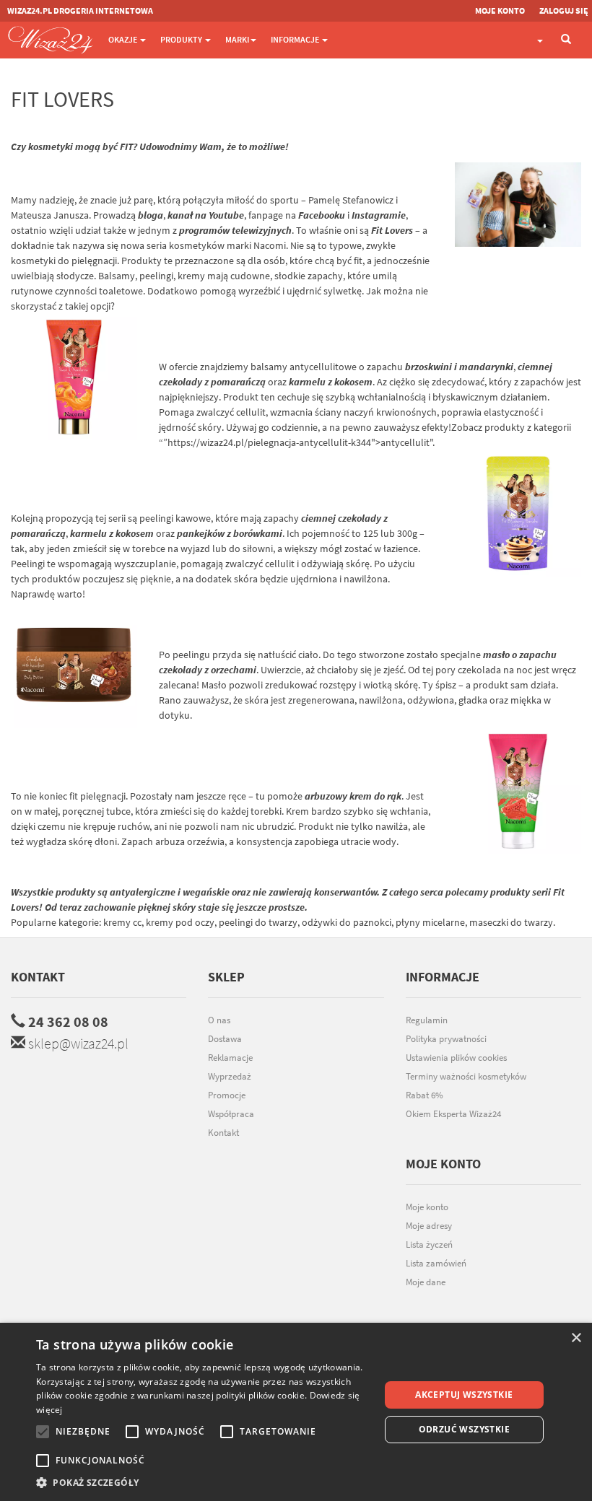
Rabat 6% (424, 1095)
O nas (219, 1020)
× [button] (575, 1338)
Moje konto (427, 1207)
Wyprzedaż (229, 1076)
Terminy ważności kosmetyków (466, 1076)
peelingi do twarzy (258, 922)
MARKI (237, 39)
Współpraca (231, 1114)
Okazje (123, 39)
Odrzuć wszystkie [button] (464, 1429)
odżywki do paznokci (346, 922)
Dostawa (225, 1039)
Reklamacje (230, 1057)
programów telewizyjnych (235, 230)
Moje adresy (429, 1226)
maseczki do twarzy (511, 922)
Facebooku (321, 215)
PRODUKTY (182, 39)
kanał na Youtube (205, 215)
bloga (150, 215)
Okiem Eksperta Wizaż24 (453, 1114)
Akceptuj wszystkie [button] (464, 1394)
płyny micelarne (430, 922)
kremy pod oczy (180, 922)
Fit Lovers (392, 230)
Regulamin (427, 1020)
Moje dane (425, 1282)
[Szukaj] (566, 40)
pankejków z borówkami (229, 533)
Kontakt (38, 976)
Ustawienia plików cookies (456, 1057)
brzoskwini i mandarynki (459, 366)
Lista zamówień (436, 1263)
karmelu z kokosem (331, 381)
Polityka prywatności (446, 1039)
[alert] (296, 1412)
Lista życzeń (429, 1244)
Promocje (226, 1095)
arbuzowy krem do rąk (353, 795)
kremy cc (122, 922)
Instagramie (379, 215)
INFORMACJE (296, 39)
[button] (203, 1482)
